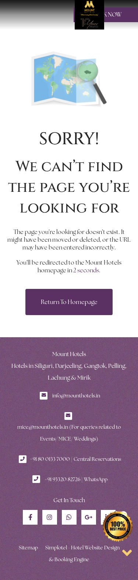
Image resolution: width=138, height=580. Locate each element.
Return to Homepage (69, 302)
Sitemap (28, 547)
